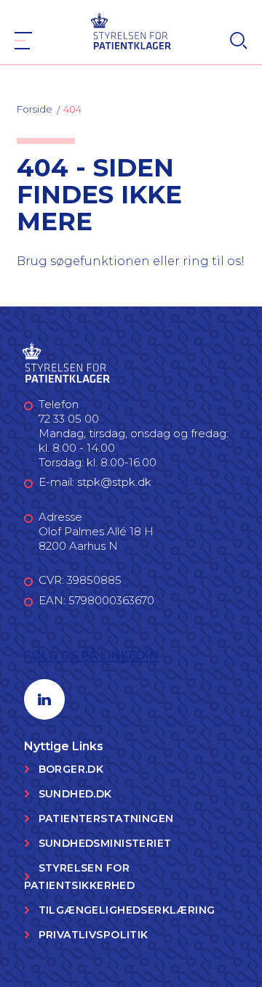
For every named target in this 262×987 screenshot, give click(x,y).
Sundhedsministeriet (105, 843)
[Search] (238, 40)
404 (72, 109)
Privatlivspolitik (93, 934)
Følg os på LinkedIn (91, 655)
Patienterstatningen (106, 818)
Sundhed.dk (75, 793)
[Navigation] (23, 40)
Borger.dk (71, 769)
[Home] (131, 30)
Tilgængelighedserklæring (127, 910)
